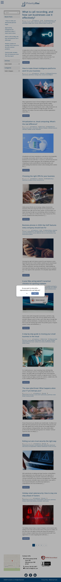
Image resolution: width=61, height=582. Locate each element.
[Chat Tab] (30, 291)
